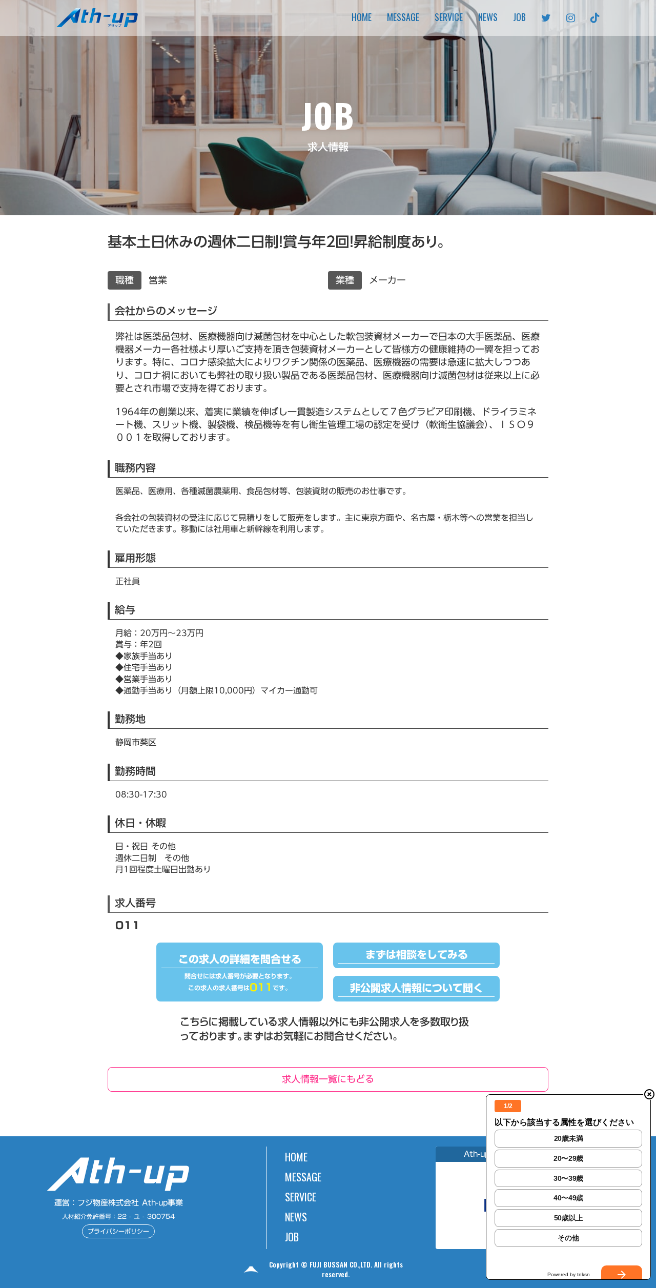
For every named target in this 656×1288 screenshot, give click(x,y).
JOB (519, 18)
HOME (362, 18)
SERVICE (449, 18)
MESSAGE (403, 18)
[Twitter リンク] (546, 18)
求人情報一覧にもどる (328, 1079)
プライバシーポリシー (118, 1231)
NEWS (488, 18)
